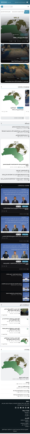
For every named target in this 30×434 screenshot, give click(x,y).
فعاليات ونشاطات (23, 186)
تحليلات (18, 78)
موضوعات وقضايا (24, 34)
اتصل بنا (26, 415)
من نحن (26, 414)
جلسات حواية (18, 206)
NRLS (10, 41)
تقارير (26, 167)
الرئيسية (26, 412)
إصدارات (26, 350)
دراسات (17, 58)
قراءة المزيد (6, 167)
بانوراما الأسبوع (16, 34)
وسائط (27, 124)
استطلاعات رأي (24, 305)
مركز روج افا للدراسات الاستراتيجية (20, 2)
